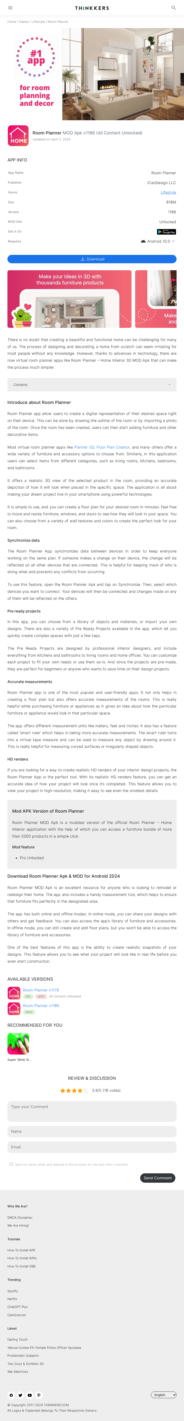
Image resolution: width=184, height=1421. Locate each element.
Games (24, 22)
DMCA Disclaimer (20, 1217)
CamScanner (16, 1315)
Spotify (12, 1291)
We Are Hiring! (18, 1225)
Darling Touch (17, 1339)
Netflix (12, 1299)
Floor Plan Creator (113, 447)
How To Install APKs (22, 1258)
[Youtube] (30, 1395)
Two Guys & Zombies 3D (25, 1364)
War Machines (17, 1371)
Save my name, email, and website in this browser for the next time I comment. (71, 1164)
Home (11, 22)
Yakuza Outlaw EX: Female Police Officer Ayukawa (44, 1347)
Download (92, 259)
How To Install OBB (21, 1266)
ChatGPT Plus (17, 1307)
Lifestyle (38, 22)
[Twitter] (20, 1395)
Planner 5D (84, 447)
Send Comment (158, 1177)
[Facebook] (11, 1395)
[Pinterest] (39, 1395)
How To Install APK (21, 1250)
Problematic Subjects (23, 1355)
